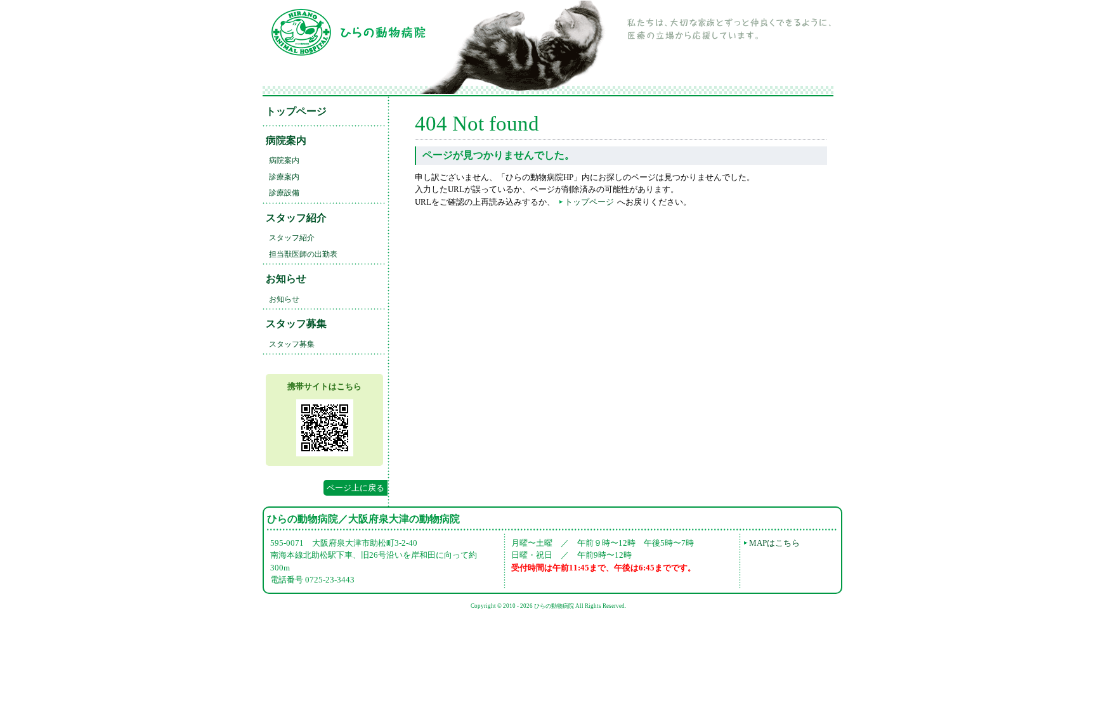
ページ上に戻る (355, 487)
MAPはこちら (774, 543)
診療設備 (284, 192)
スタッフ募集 (296, 323)
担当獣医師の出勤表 (303, 254)
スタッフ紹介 (296, 217)
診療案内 (284, 176)
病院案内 (286, 140)
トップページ (296, 111)
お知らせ (286, 278)
